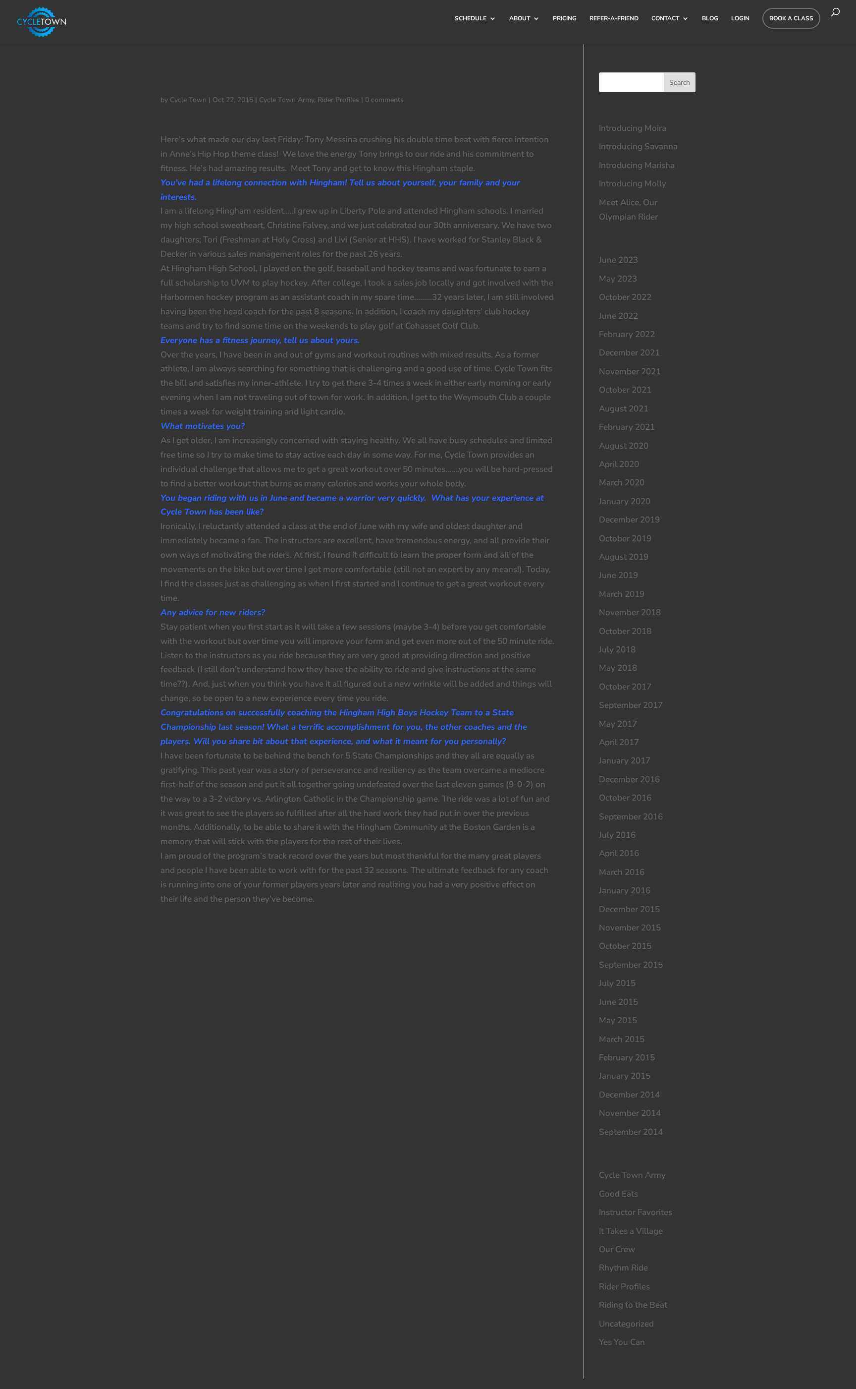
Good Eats (618, 1194)
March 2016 (621, 872)
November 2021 (630, 371)
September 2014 (631, 1132)
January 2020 (624, 501)
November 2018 (630, 612)
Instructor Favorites (635, 1212)
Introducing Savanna (638, 146)
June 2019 (618, 575)
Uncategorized (626, 1324)
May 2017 (618, 724)
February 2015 (627, 1057)
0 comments (384, 100)
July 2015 (617, 983)
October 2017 (625, 687)
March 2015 (621, 1039)
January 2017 (624, 760)
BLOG (710, 18)
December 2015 (629, 909)
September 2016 (631, 816)
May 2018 (618, 668)
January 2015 (624, 1076)
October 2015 (625, 946)
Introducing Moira (632, 128)
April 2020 (619, 464)
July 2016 (617, 835)
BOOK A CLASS (791, 18)
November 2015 (630, 927)
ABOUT (519, 18)
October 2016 (625, 798)
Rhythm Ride (623, 1267)
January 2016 (624, 890)
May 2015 (618, 1020)
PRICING (565, 18)
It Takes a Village (631, 1231)
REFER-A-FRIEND (614, 18)
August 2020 (623, 446)
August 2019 (623, 557)
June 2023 (618, 260)
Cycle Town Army (286, 100)
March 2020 (621, 482)
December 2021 (629, 352)
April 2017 (619, 742)
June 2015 (618, 1002)
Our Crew (617, 1249)
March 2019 (621, 594)
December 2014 (629, 1094)
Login (740, 18)
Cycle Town (188, 100)
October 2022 (625, 297)
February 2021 (627, 427)
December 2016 (629, 779)
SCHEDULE (470, 18)
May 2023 (618, 279)
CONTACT (665, 18)
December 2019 (629, 519)
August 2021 (623, 408)
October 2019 (625, 538)
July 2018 (617, 649)
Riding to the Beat (633, 1305)
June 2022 (618, 316)
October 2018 (625, 631)
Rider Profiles (338, 100)
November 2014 (630, 1113)
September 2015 (631, 965)
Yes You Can (622, 1342)
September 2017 (631, 705)
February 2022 (627, 334)
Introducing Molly (632, 183)
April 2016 (619, 853)
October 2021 (625, 390)
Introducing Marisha (637, 165)
